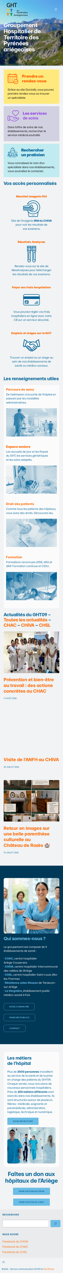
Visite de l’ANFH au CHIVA (31, 759)
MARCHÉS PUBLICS (19, 1017)
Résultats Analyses (31, 241)
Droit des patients (20, 504)
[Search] (55, 1223)
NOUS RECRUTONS (23, 1121)
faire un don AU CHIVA (31, 1191)
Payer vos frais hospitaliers (31, 287)
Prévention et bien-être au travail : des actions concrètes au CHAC (29, 685)
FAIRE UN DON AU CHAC (31, 1202)
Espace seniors (18, 447)
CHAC (10, 625)
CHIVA (28, 625)
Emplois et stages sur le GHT (31, 333)
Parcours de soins (20, 389)
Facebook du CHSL (14, 1252)
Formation (14, 557)
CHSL (45, 625)
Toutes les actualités (25, 619)
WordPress (48, 1269)
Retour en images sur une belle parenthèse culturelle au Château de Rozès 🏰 (27, 837)
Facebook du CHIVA (15, 1241)
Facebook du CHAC (15, 1246)
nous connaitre (19, 1006)
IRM (31, 196)
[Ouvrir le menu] (56, 9)
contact (14, 1028)
